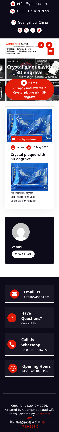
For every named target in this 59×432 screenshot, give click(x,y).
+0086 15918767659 (33, 11)
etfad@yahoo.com (32, 3)
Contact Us (29, 323)
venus (20, 147)
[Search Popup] (41, 45)
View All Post (23, 254)
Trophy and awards (29, 88)
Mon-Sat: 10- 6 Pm (35, 371)
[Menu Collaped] (51, 51)
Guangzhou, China (33, 22)
